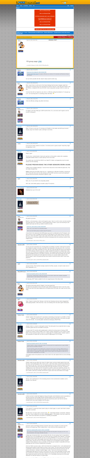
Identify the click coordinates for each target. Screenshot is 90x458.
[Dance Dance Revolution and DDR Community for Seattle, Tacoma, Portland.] (28, 3)
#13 (70, 263)
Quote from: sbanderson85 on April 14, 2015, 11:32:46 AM (38, 429)
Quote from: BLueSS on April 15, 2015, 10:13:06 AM (37, 343)
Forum (21, 5)
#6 (70, 143)
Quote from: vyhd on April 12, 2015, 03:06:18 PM (36, 226)
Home (18, 5)
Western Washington (48, 32)
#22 (70, 393)
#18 (70, 323)
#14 (70, 271)
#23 (70, 406)
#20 (70, 360)
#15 (70, 283)
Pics (34, 5)
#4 (70, 108)
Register (71, 5)
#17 (70, 314)
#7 (70, 151)
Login (68, 5)
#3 (70, 98)
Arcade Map (26, 5)
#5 (70, 126)
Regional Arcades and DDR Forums (35, 32)
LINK (40, 61)
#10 (70, 198)
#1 (70, 69)
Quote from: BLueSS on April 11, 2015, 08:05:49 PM (37, 273)
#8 (70, 178)
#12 (70, 244)
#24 (70, 423)
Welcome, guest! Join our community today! (44, 29)
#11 (70, 216)
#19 (70, 341)
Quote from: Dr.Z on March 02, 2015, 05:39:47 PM (36, 72)
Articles (30, 5)
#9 (70, 187)
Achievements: (20, 49)
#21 (70, 376)
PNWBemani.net (20, 32)
